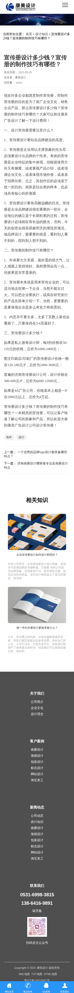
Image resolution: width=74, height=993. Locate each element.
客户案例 (37, 741)
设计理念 (37, 714)
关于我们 (37, 693)
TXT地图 (36, 974)
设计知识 (41, 34)
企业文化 (37, 708)
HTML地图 (50, 974)
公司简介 (37, 701)
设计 (21, 437)
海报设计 (37, 755)
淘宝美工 (37, 780)
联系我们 (37, 886)
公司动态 (37, 815)
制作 (9, 437)
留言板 (37, 910)
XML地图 (24, 974)
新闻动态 (37, 807)
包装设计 (37, 761)
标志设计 (37, 768)
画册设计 (37, 749)
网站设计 (37, 774)
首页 (29, 34)
